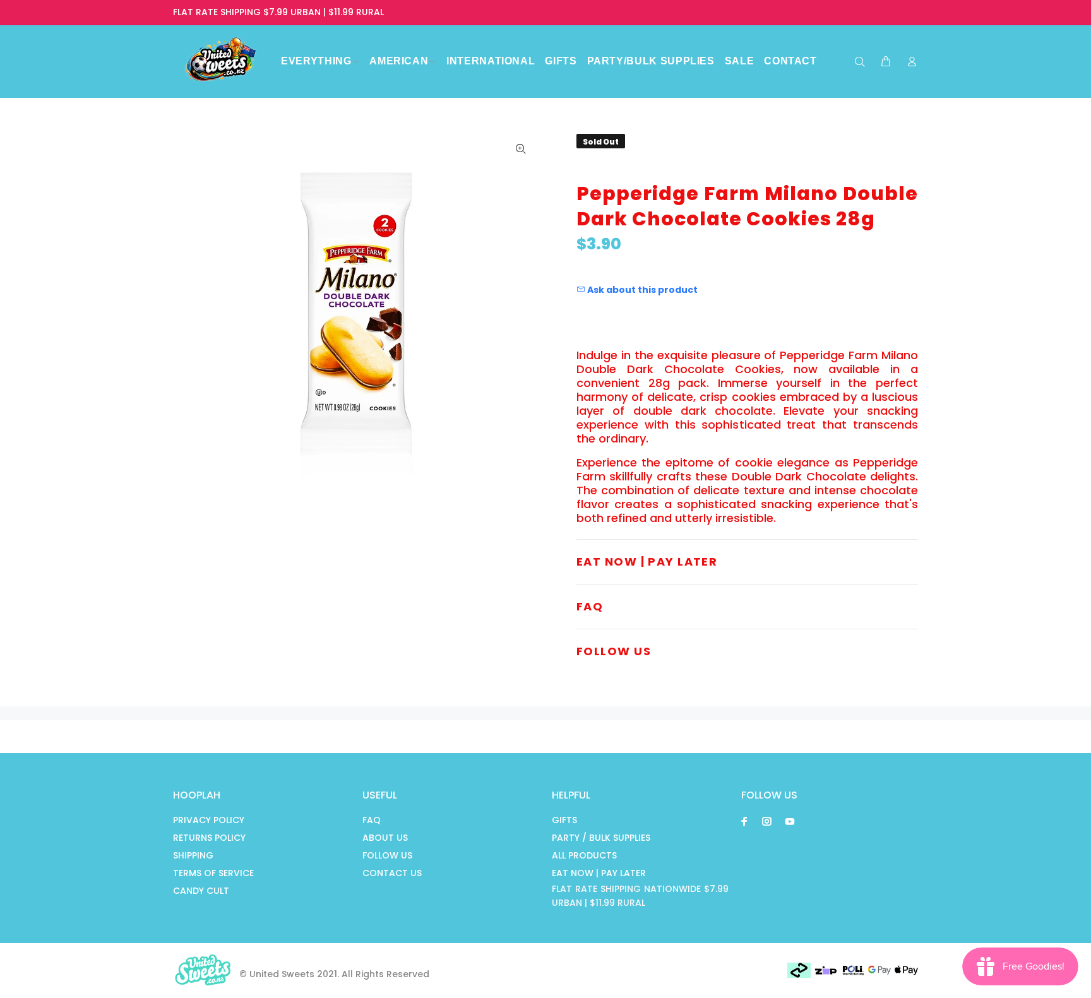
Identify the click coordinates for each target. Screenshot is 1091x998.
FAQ (371, 820)
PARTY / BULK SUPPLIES (601, 837)
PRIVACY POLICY (208, 820)
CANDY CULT (201, 890)
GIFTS (564, 820)
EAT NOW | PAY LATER (599, 873)
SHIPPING (193, 855)
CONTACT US (392, 873)
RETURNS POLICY (209, 837)
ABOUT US (385, 837)
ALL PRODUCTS (584, 855)
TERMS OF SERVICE (213, 873)
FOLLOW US (387, 855)
